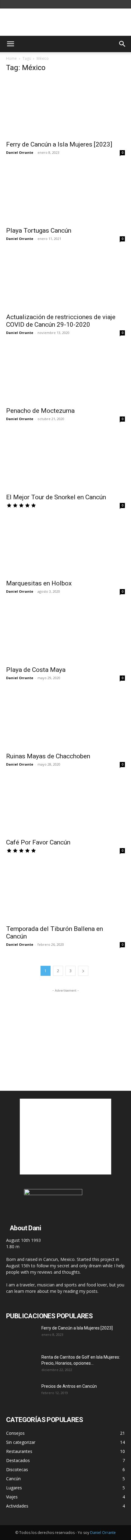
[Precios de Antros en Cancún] (21, 1393)
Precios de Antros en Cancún (69, 1386)
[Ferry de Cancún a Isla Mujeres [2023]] (65, 107)
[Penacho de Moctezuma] (65, 374)
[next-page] (83, 971)
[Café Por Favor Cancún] (65, 806)
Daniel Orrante (19, 152)
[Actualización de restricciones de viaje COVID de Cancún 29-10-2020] (65, 280)
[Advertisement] (65, 1032)
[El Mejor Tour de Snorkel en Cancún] (65, 460)
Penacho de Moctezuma (40, 410)
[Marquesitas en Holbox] (65, 546)
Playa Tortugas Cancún (38, 230)
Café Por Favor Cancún (38, 842)
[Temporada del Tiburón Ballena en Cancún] (65, 892)
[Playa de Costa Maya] (65, 633)
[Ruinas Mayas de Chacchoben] (65, 719)
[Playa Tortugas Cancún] (65, 194)
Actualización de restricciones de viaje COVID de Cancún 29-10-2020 (60, 320)
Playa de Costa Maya (36, 669)
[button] (10, 44)
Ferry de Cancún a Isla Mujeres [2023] (59, 144)
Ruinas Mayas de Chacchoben (48, 756)
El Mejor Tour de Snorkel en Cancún (56, 497)
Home (11, 58)
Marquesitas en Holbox (39, 583)
